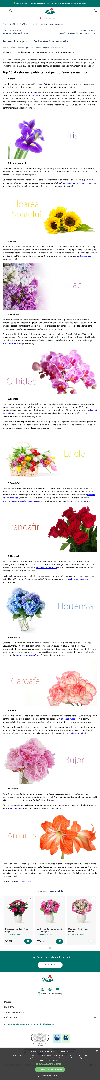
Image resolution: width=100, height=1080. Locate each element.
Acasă (5, 24)
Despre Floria (28, 47)
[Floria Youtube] (57, 989)
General (38, 47)
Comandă (32, 3)
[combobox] (11, 11)
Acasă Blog (13, 24)
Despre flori (47, 47)
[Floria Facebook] (50, 989)
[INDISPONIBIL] (91, 941)
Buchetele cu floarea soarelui (77, 183)
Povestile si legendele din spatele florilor (78, 33)
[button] (50, 1064)
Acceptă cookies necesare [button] (50, 1069)
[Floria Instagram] (42, 989)
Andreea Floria (24, 881)
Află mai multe (54, 1060)
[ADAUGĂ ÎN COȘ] (28, 941)
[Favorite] (89, 10)
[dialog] (50, 1064)
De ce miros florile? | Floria (15, 33)
